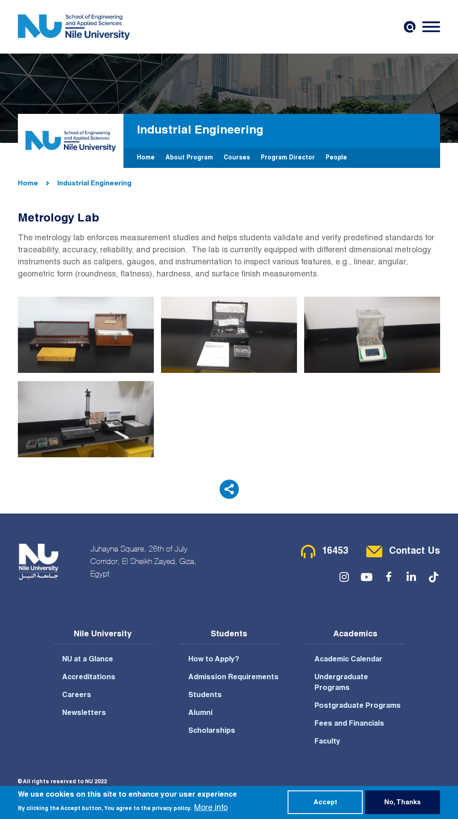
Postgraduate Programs (357, 706)
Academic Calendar (348, 660)
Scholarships (211, 731)
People (336, 158)
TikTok (433, 577)
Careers (76, 695)
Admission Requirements (233, 677)
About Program (189, 158)
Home (146, 158)
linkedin (411, 577)
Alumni (200, 713)
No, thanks (402, 803)
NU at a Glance (87, 660)
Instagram (344, 577)
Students (205, 695)
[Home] (74, 27)
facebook (388, 577)
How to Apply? (213, 660)
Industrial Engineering (94, 183)
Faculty (327, 742)
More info (211, 808)
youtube (366, 577)
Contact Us (414, 551)
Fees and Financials (349, 724)
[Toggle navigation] (431, 26)
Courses (237, 158)
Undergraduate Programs (341, 683)
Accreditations (88, 677)
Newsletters (84, 713)
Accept (325, 803)
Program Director (288, 158)
